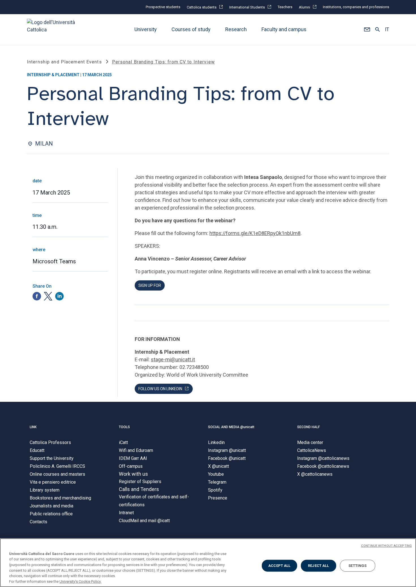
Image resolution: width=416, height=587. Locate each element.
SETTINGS (357, 565)
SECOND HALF (308, 427)
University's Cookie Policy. (80, 581)
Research (236, 30)
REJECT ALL (318, 565)
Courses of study (191, 30)
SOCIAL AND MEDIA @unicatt (231, 427)
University (145, 30)
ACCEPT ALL (279, 565)
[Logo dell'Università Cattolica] (53, 29)
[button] (367, 30)
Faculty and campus (283, 30)
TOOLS (124, 427)
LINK (33, 427)
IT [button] (387, 30)
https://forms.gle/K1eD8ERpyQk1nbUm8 (255, 233)
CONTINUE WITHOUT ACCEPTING (386, 546)
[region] (208, 562)
